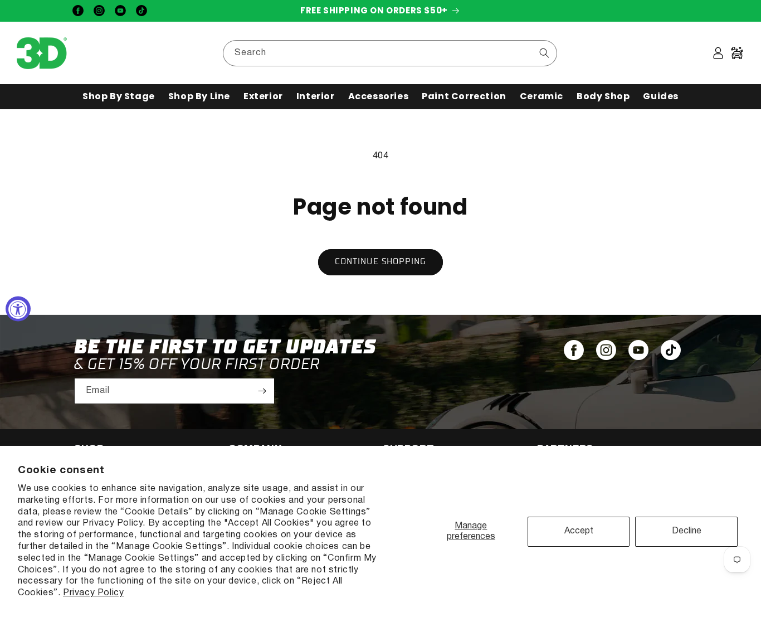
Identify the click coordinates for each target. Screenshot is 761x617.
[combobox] (390, 53)
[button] (119, 97)
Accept (578, 531)
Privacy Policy (93, 593)
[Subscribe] (262, 391)
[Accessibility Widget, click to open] (18, 308)
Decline (686, 531)
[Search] (544, 53)
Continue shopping (380, 262)
